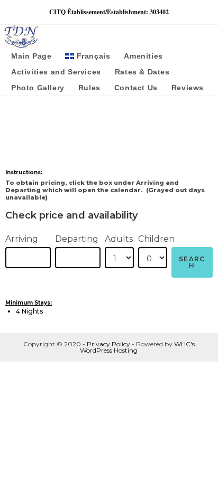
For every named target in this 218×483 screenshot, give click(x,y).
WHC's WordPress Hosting (137, 347)
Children (156, 239)
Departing (76, 239)
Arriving (21, 239)
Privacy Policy (108, 344)
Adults (119, 239)
